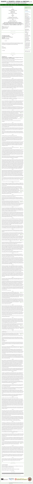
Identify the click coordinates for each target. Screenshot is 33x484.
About (2, 4)
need (28, 11)
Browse (8, 4)
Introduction (6, 4)
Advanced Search (30, 4)
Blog (17, 4)
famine (27, 11)
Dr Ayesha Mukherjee (20, 482)
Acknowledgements (30, 482)
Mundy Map (14, 4)
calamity (26, 11)
